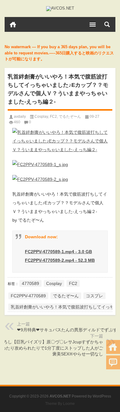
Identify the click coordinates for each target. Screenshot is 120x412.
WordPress (102, 396)
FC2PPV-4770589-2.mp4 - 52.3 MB (60, 260)
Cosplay (41, 116)
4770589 (30, 283)
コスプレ (94, 295)
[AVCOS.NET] (60, 8)
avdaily (20, 116)
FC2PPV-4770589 (28, 295)
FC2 (53, 116)
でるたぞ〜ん (70, 116)
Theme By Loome (60, 403)
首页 (13, 24)
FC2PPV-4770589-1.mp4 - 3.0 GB (58, 251)
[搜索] (107, 24)
